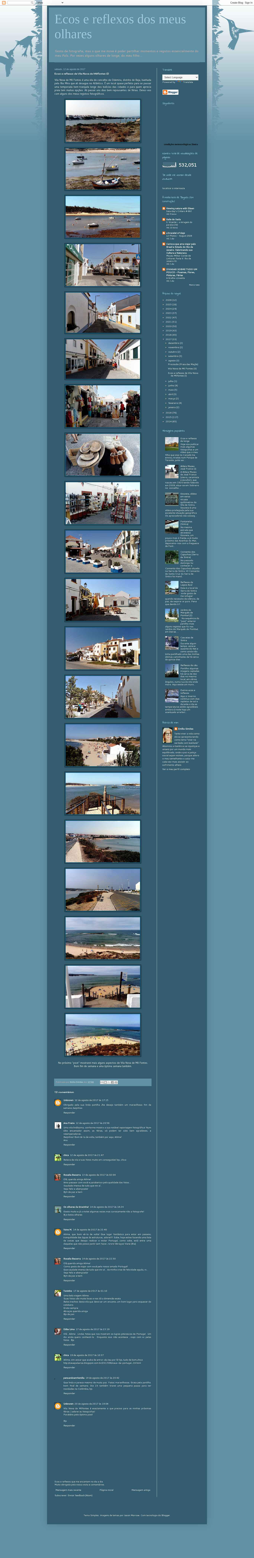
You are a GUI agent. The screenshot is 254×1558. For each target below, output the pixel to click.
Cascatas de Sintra (186, 639)
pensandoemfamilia (73, 1377)
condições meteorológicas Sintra (181, 144)
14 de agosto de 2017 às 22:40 (90, 1229)
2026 (169, 300)
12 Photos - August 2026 (179, 235)
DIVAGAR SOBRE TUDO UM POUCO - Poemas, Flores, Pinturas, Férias (181, 272)
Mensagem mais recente (68, 1490)
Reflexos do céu (188, 665)
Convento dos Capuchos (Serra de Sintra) (189, 554)
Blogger (165, 1515)
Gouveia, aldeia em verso (188, 495)
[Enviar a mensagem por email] (102, 1082)
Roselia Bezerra (72, 1174)
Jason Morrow (131, 1515)
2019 (169, 330)
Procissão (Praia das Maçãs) (183, 364)
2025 (169, 304)
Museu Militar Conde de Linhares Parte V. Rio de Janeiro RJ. (178, 258)
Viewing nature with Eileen (180, 208)
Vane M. (67, 1229)
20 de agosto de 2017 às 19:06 (91, 1403)
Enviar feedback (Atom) (80, 1495)
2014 (169, 421)
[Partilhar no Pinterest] (116, 1082)
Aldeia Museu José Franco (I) (188, 467)
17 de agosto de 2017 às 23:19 (93, 1329)
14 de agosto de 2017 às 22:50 (99, 1258)
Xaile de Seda (173, 219)
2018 (169, 334)
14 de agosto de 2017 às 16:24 (107, 1206)
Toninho (67, 1290)
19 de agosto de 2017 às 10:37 (87, 1355)
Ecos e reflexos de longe (188, 440)
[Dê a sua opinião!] (105, 1082)
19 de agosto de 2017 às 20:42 (102, 1377)
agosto (172, 360)
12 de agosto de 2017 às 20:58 (93, 1123)
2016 (169, 412)
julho (171, 381)
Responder (69, 1112)
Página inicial (106, 1490)
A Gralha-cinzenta (175, 278)
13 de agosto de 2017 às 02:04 (99, 1174)
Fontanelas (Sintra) (186, 523)
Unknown (68, 1100)
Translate (188, 82)
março (172, 398)
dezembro (174, 343)
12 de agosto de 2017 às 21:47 (87, 1155)
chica (66, 1155)
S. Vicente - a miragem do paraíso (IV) (179, 223)
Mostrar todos (194, 285)
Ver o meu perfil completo (176, 769)
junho (171, 385)
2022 (169, 317)
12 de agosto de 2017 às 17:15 (91, 1100)
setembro (173, 356)
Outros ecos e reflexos (187, 691)
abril (170, 394)
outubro (172, 351)
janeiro (172, 407)
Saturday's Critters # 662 (179, 211)
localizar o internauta (173, 188)
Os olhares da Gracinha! (76, 1206)
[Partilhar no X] (109, 1082)
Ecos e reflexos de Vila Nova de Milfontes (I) (183, 374)
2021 (169, 321)
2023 (169, 313)
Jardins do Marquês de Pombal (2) (186, 612)
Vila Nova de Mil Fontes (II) (182, 368)
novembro (174, 347)
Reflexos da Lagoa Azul (186, 583)
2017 (169, 339)
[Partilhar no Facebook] (112, 1082)
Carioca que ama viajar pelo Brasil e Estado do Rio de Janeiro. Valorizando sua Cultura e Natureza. (181, 248)
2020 (169, 326)
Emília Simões (185, 728)
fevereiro (173, 403)
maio (171, 389)
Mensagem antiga (140, 1490)
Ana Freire (69, 1123)
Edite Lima (69, 1329)
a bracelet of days (175, 232)
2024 (169, 308)
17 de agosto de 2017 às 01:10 (90, 1290)
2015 (169, 417)
